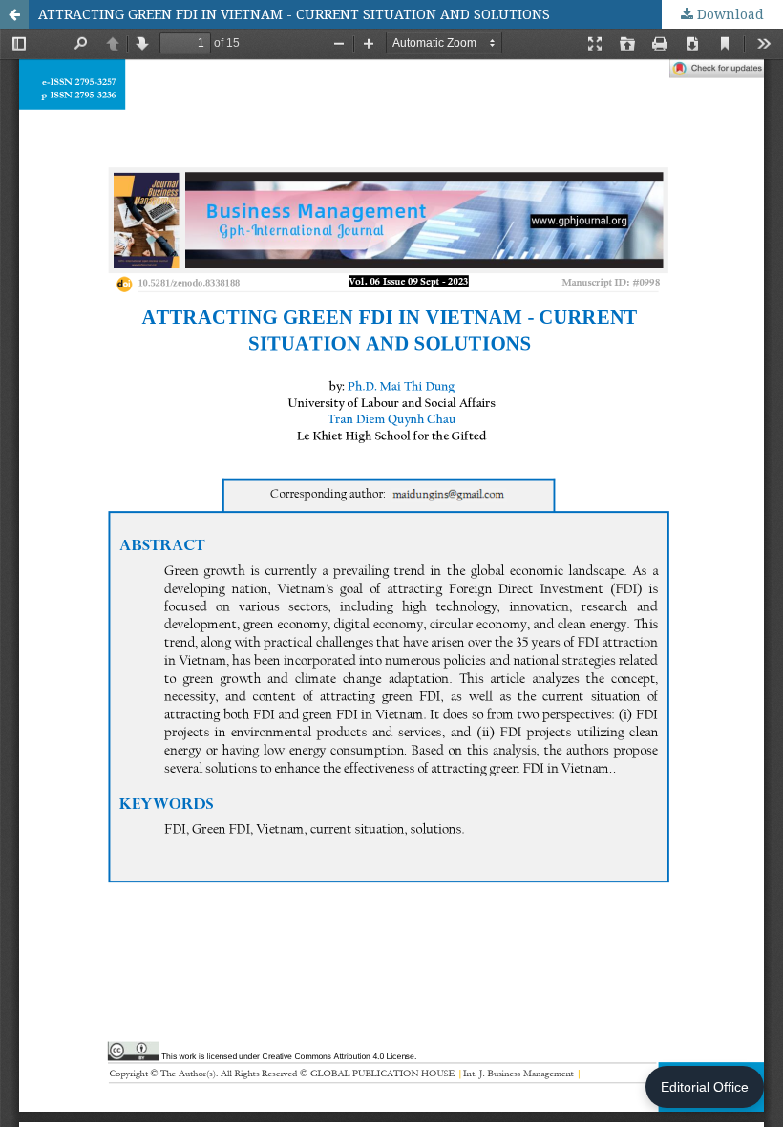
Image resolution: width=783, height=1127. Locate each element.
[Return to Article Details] (14, 14)
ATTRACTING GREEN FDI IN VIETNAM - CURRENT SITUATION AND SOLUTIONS (294, 14)
